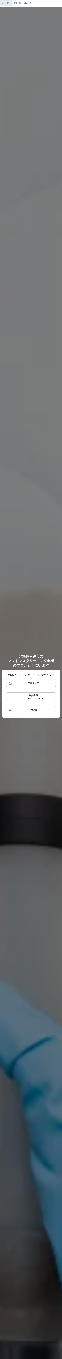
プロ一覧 (17, 3)
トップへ (6, 3)
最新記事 (27, 3)
